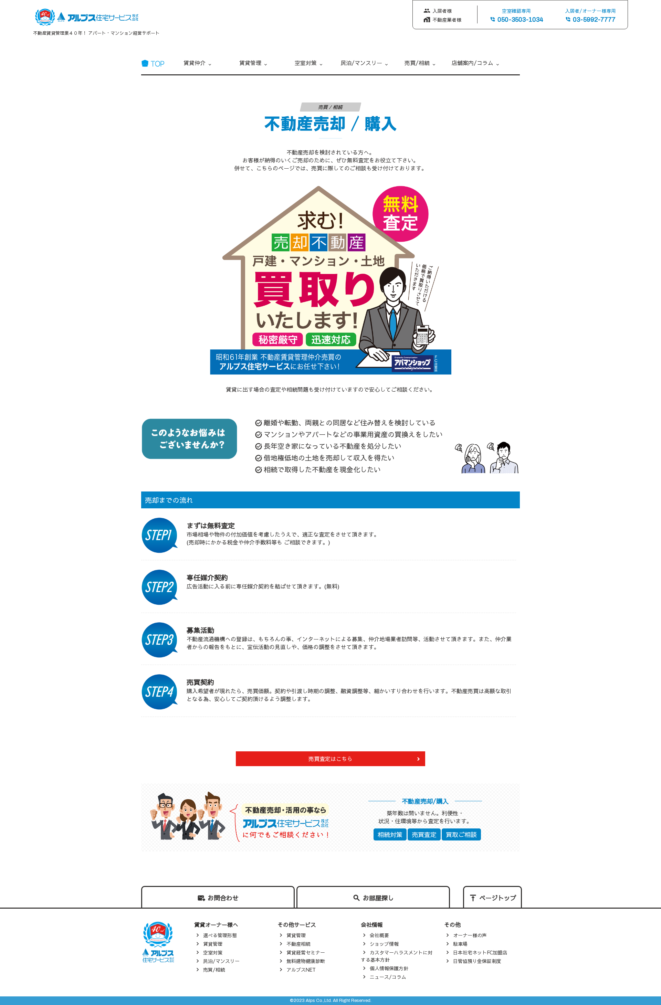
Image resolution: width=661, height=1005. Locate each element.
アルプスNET (301, 969)
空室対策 (306, 62)
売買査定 (424, 834)
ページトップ (497, 897)
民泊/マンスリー (361, 62)
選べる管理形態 (220, 935)
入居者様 (442, 10)
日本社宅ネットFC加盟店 (480, 952)
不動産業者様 (446, 19)
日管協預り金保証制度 (477, 961)
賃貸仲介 (194, 62)
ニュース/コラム (388, 976)
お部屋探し (378, 897)
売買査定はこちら (330, 758)
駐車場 (460, 943)
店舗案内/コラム (472, 62)
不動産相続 (298, 943)
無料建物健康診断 (305, 961)
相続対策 (390, 834)
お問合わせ (223, 897)
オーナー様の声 (470, 935)
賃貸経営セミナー (305, 952)
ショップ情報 (384, 943)
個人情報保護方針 (389, 968)
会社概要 (379, 935)
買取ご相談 (461, 834)
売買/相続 (417, 62)
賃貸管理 (250, 62)
